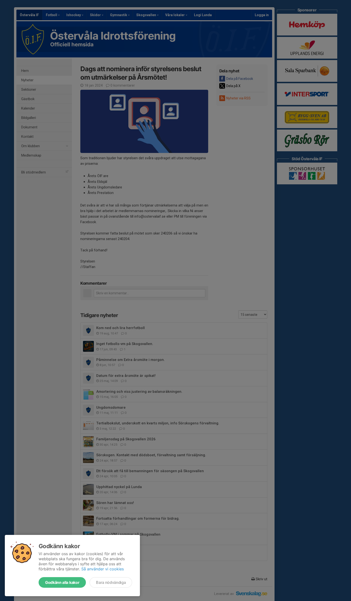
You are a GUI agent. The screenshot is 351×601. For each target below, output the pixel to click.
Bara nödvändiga (111, 582)
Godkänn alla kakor (62, 582)
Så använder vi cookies (102, 568)
